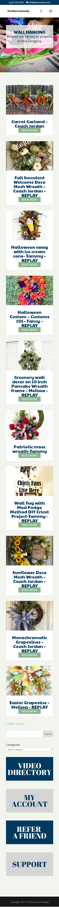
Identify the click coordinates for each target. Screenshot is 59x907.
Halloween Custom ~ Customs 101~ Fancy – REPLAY (29, 318)
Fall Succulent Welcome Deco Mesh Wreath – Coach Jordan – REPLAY (29, 186)
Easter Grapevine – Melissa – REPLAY (29, 704)
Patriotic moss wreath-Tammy (29, 448)
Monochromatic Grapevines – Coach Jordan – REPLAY (29, 644)
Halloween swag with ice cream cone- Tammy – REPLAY (29, 253)
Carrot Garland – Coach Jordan (29, 123)
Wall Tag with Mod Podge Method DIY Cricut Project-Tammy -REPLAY (29, 512)
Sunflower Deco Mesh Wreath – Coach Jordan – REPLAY (29, 579)
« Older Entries (15, 724)
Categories (13, 744)
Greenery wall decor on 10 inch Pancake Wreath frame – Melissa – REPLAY (29, 386)
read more (29, 130)
